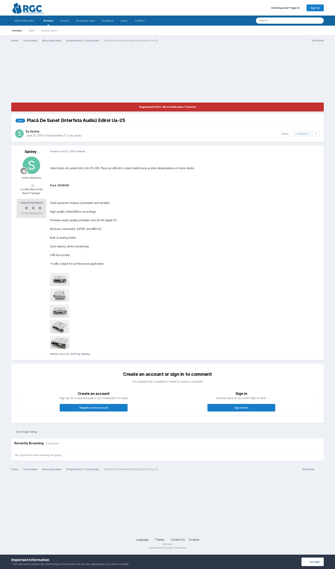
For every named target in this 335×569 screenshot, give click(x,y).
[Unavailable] (59, 279)
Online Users (49, 30)
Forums (17, 30)
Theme (160, 539)
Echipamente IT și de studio (64, 135)
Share (284, 133)
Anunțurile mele (85, 20)
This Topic (304, 20)
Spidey (34, 131)
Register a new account (93, 407)
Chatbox (140, 20)
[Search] (320, 20)
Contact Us (178, 539)
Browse (48, 20)
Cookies (194, 539)
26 (32, 185)
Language (142, 539)
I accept (313, 561)
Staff (31, 30)
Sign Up (315, 7)
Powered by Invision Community (167, 547)
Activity (64, 20)
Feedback (108, 20)
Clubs (124, 20)
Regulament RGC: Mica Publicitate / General (167, 106)
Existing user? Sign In (286, 7)
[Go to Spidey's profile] (19, 133)
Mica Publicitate (25, 20)
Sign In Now (241, 407)
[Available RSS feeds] (320, 469)
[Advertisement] (81, 75)
